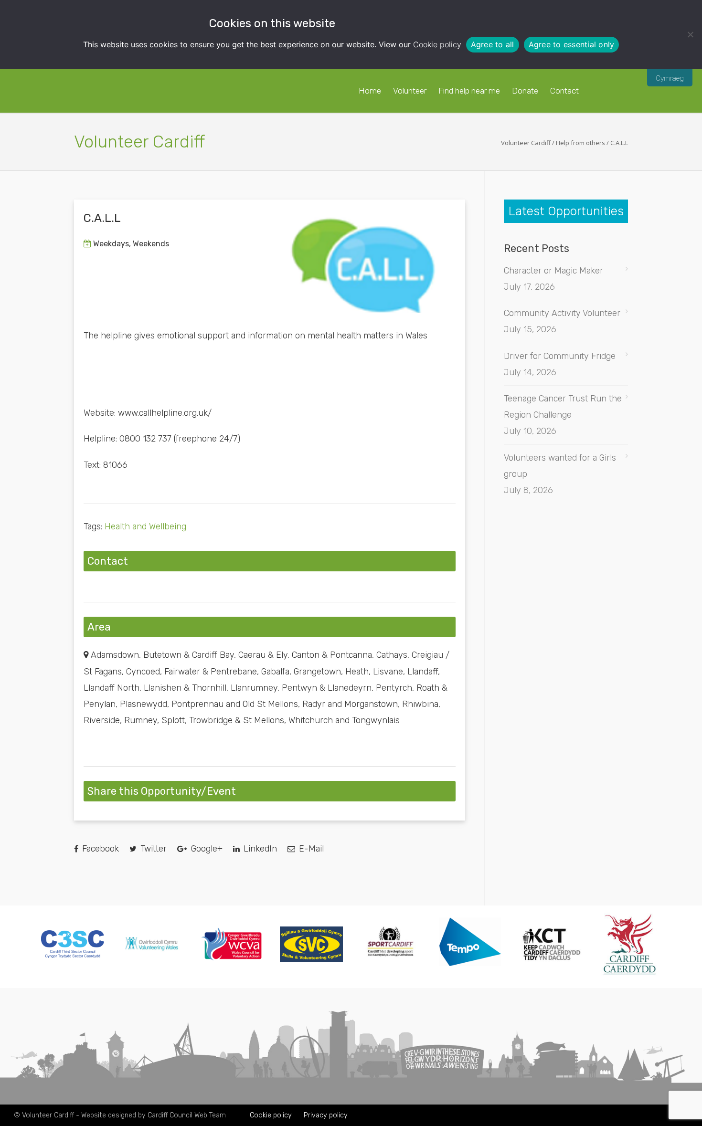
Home (370, 90)
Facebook (99, 848)
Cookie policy (437, 44)
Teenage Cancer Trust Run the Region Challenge (563, 406)
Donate (525, 90)
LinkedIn (259, 848)
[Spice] (470, 973)
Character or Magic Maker (553, 270)
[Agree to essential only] (690, 34)
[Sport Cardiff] (390, 967)
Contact (564, 90)
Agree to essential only (572, 44)
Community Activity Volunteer (562, 313)
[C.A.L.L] (363, 261)
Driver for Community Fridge (560, 356)
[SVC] (311, 959)
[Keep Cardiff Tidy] (550, 973)
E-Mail (310, 848)
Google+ (206, 848)
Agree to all (492, 44)
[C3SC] (72, 955)
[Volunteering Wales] (151, 952)
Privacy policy (326, 1115)
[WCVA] (231, 958)
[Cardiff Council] (629, 973)
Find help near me (469, 90)
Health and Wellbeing (145, 526)
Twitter (152, 848)
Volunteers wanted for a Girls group (560, 466)
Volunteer (409, 90)
